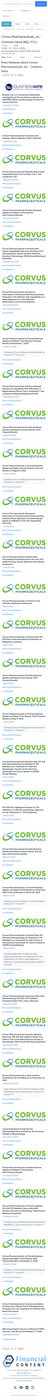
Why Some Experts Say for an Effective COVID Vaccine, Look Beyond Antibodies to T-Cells (23, 1330)
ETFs (27, 24)
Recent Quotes (8, 11)
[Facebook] (21, 1388)
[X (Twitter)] (15, 1388)
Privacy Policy (39, 1378)
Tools (36, 24)
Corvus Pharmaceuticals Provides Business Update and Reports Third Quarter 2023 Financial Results (21, 212)
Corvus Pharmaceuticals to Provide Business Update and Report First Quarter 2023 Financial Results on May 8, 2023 (23, 716)
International (30, 29)
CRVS (32, 42)
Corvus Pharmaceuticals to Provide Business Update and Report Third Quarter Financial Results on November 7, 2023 (22, 341)
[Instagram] (32, 1388)
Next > (21, 75)
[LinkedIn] (26, 1388)
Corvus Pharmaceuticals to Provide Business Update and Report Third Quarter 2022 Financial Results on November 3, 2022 (22, 1258)
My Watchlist (25, 11)
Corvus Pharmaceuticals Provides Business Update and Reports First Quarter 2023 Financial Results (21, 677)
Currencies (20, 29)
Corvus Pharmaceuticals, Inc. (14, 145)
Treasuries (39, 29)
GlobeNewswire (9, 149)
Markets (6, 24)
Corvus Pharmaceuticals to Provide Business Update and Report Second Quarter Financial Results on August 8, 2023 (22, 468)
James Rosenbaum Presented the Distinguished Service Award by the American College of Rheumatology (23, 1131)
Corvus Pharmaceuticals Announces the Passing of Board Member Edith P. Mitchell (21, 137)
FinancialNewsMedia (10, 1339)
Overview (6, 29)
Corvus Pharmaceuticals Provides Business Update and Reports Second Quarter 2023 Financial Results (21, 429)
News (13, 29)
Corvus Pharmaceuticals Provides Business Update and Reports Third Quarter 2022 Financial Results (21, 1170)
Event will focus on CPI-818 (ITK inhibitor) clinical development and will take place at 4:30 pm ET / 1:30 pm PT (24, 1091)
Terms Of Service (25, 1381)
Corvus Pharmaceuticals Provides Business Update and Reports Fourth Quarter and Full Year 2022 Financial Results (22, 851)
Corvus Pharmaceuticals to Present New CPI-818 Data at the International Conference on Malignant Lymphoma (22, 639)
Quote (9, 57)
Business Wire (8, 113)
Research (37, 57)
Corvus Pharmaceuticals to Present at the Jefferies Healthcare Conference (21, 602)
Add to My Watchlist (8, 53)
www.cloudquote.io (24, 1373)
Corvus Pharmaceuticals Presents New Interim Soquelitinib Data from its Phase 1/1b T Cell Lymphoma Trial (23, 174)
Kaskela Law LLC (11, 109)
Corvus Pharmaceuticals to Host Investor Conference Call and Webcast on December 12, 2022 (23, 1078)
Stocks (18, 24)
